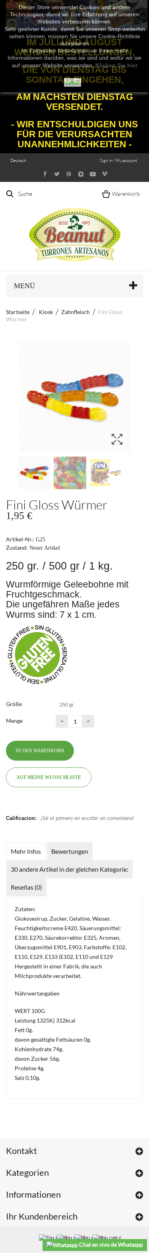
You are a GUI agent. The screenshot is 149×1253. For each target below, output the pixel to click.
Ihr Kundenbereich (41, 1216)
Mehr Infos (26, 851)
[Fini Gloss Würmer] (34, 473)
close (72, 82)
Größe (14, 704)
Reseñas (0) (26, 887)
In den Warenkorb (40, 750)
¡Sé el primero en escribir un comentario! (87, 818)
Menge (14, 720)
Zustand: (17, 547)
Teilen (12, 804)
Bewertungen (69, 851)
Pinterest (26, 804)
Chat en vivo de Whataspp (110, 1244)
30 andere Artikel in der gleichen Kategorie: (69, 869)
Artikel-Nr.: (20, 539)
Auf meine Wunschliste (48, 777)
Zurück (10, 473)
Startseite (17, 311)
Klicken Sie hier (116, 65)
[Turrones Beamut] (74, 226)
